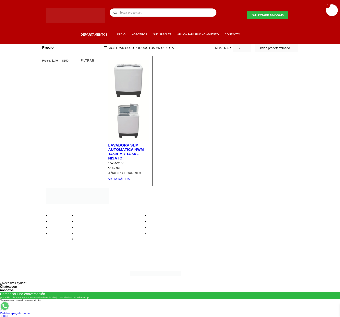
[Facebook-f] (51, 259)
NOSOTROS (139, 34)
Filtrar (87, 60)
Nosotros (56, 215)
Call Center (84, 239)
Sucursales (58, 221)
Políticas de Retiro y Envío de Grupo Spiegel (107, 227)
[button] (74, 34)
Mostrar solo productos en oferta (141, 48)
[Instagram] (72, 259)
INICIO (121, 34)
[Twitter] (62, 259)
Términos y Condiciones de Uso (98, 233)
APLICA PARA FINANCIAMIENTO (198, 34)
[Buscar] (115, 12)
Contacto (56, 233)
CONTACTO (232, 34)
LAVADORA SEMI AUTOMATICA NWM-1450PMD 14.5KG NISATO (126, 151)
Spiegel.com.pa (78, 273)
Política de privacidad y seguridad (99, 215)
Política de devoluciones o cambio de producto (108, 221)
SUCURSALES (162, 34)
